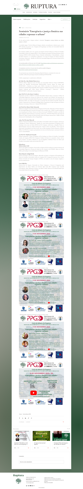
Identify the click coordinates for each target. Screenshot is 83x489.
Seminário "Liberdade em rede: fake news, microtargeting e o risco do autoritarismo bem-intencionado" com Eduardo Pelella (21, 443)
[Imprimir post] (31, 418)
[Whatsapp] (59, 4)
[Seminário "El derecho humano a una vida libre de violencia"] (61, 436)
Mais (49, 19)
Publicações (27, 19)
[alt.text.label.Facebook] (66, 4)
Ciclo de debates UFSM (27, 414)
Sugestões (42, 19)
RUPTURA (44, 6)
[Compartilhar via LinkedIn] (25, 418)
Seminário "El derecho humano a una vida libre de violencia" (61, 443)
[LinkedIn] (64, 4)
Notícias (35, 19)
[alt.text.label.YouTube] (62, 4)
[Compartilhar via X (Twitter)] (22, 418)
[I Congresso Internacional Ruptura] (41, 436)
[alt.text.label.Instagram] (61, 4)
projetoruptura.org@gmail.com (32, 481)
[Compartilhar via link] (28, 418)
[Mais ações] (63, 27)
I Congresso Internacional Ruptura (39, 443)
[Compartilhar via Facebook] (19, 418)
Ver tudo (68, 428)
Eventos (20, 414)
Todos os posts (17, 19)
